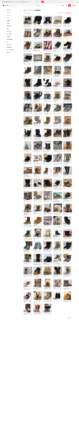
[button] (17, 5)
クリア (20, 10)
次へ (69, 318)
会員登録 (62, 5)
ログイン (58, 5)
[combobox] (25, 5)
